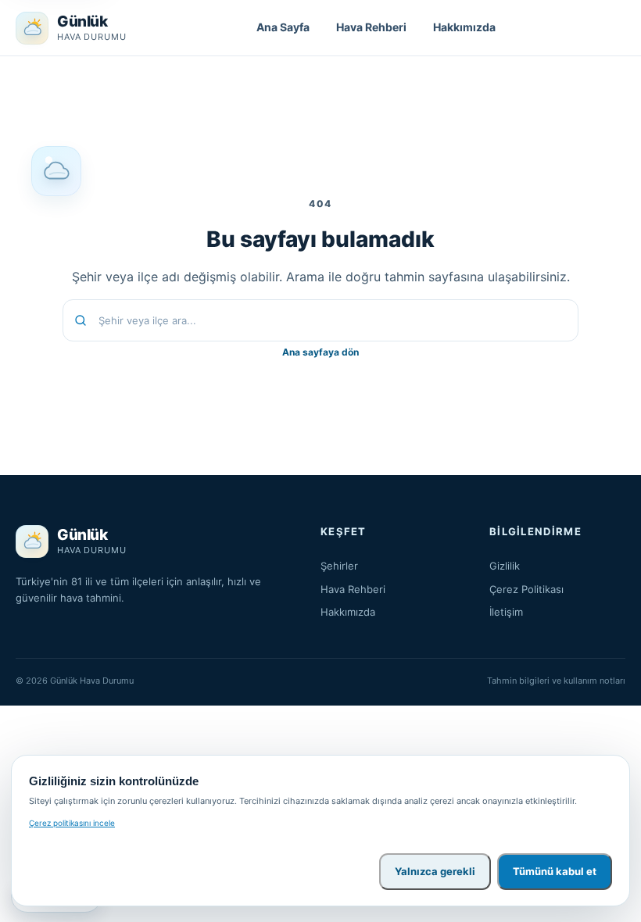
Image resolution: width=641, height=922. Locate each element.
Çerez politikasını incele (72, 822)
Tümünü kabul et (554, 871)
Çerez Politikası (526, 589)
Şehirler (339, 565)
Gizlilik (504, 565)
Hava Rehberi (371, 27)
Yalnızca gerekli (435, 871)
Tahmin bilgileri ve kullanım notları (556, 680)
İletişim (506, 612)
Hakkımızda (464, 27)
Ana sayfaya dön (320, 352)
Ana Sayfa (283, 27)
